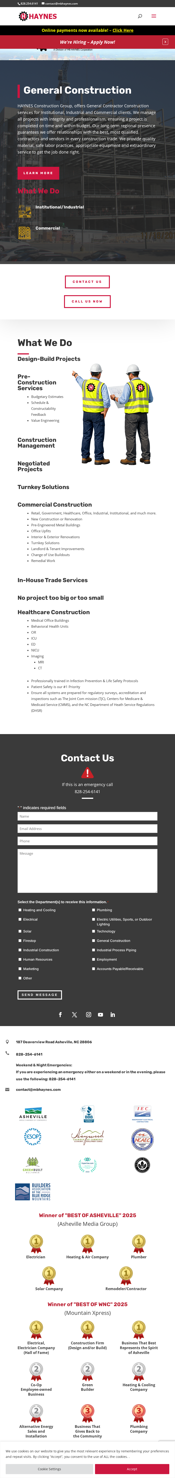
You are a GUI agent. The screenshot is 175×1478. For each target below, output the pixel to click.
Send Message (40, 995)
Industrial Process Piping (116, 950)
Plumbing (104, 910)
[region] (87, 1460)
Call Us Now (87, 301)
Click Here (123, 30)
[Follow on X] (74, 1015)
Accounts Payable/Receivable (120, 969)
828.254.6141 (29, 3)
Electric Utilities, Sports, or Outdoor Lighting (124, 921)
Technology (106, 931)
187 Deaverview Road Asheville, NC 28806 (54, 1042)
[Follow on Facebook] (60, 1015)
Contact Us (87, 282)
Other (27, 978)
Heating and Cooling (39, 910)
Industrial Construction (41, 950)
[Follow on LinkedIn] (112, 1015)
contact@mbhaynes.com (38, 1089)
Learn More (38, 173)
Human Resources (37, 959)
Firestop (29, 941)
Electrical (30, 919)
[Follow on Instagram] (89, 1015)
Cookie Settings (49, 1469)
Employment (107, 959)
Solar (27, 931)
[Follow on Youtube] (100, 1015)
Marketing (31, 969)
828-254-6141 (29, 1054)
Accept (132, 1469)
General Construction (113, 941)
